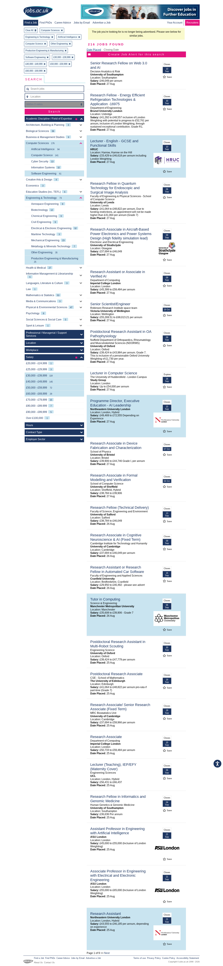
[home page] (38, 12)
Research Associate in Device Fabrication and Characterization (115, 445)
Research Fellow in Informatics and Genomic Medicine (118, 799)
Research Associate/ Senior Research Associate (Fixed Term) (120, 707)
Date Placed (94, 49)
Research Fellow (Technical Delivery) (119, 507)
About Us (38, 962)
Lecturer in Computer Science (113, 373)
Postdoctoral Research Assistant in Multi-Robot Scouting (117, 644)
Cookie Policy (168, 958)
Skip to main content (13, 2)
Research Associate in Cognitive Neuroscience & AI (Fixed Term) (115, 537)
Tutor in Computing (105, 599)
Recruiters (192, 22)
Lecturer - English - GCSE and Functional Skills (114, 143)
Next (107, 953)
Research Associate (106, 737)
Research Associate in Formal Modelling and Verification (113, 477)
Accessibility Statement (187, 958)
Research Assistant (105, 914)
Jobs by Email (82, 22)
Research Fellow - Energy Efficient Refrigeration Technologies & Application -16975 (117, 99)
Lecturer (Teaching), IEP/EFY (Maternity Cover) (113, 767)
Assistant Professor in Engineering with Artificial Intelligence (117, 831)
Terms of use (139, 958)
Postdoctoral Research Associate (116, 674)
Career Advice (63, 22)
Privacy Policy (154, 958)
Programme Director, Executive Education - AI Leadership (114, 403)
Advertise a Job (102, 22)
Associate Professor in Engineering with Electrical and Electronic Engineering (118, 875)
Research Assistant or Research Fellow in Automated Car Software (117, 569)
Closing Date (111, 49)
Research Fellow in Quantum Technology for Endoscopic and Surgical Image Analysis (115, 187)
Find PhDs (46, 22)
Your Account (174, 22)
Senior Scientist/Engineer (110, 304)
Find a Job (31, 22)
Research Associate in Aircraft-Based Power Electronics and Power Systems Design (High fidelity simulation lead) (120, 233)
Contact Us (49, 962)
